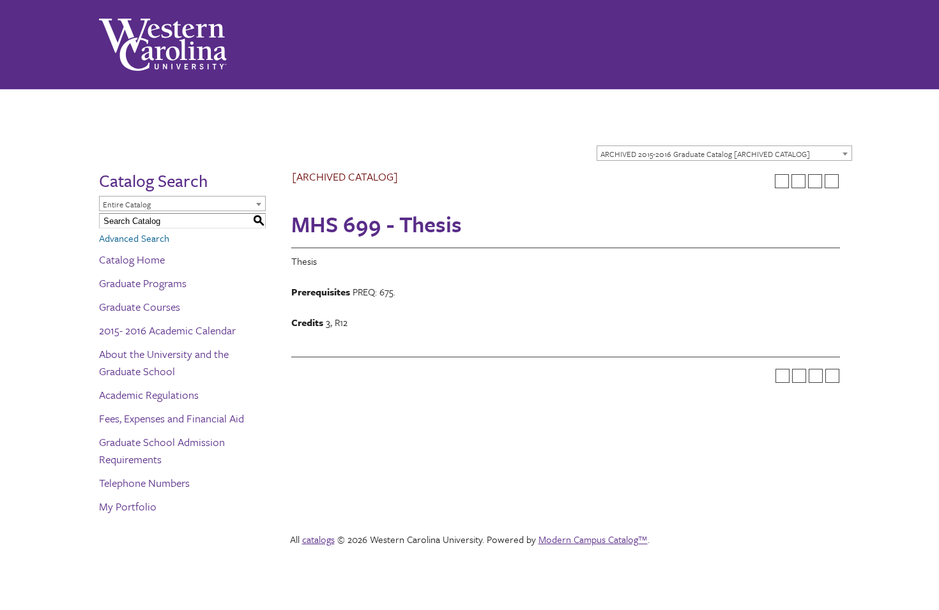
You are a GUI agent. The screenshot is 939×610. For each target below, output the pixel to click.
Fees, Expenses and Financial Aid (171, 418)
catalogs (318, 539)
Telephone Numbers (144, 483)
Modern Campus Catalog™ (593, 539)
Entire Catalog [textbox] (127, 204)
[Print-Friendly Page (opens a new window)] (815, 181)
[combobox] (724, 153)
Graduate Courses (139, 307)
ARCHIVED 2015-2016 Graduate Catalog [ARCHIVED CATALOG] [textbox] (705, 154)
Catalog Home (132, 259)
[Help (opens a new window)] (832, 181)
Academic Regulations (149, 395)
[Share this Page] (798, 181)
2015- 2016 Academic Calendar (167, 330)
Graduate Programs (143, 283)
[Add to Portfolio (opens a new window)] (782, 181)
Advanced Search (134, 238)
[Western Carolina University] (163, 44)
